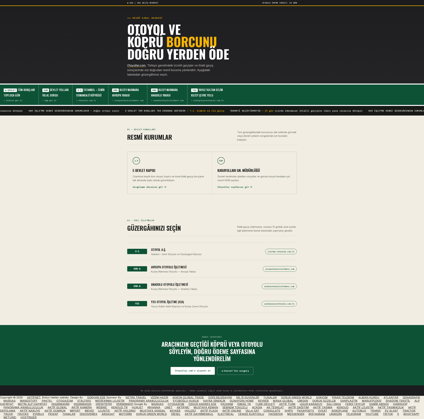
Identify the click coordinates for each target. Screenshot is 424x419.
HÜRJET (137, 407)
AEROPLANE (339, 410)
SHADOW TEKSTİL (398, 400)
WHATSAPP (411, 414)
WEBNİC (101, 407)
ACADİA (257, 407)
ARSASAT (108, 414)
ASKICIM (322, 397)
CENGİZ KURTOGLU (251, 414)
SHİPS (289, 410)
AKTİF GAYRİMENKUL (199, 414)
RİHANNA (153, 407)
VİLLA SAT (252, 410)
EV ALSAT (391, 410)
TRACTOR (408, 410)
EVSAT (322, 410)
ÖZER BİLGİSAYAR (220, 397)
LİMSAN (302, 400)
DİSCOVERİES (88, 414)
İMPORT (75, 410)
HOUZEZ (190, 410)
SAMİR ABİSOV (379, 404)
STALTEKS (84, 400)
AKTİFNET (33, 397)
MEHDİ (89, 410)
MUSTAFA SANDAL (152, 410)
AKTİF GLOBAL (57, 407)
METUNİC (9, 417)
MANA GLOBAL (283, 400)
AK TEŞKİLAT (275, 407)
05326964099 (60, 404)
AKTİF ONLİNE (231, 410)
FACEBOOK (275, 414)
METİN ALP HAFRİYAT (32, 404)
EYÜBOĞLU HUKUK (186, 400)
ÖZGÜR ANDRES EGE (202, 404)
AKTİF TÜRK (287, 404)
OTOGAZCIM (64, 400)
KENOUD (342, 407)
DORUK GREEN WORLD (296, 397)
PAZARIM (227, 404)
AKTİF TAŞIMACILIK (391, 407)
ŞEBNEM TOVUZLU (235, 407)
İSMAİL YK (244, 404)
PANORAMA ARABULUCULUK (149, 400)
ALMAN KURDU (368, 397)
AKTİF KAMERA (81, 407)
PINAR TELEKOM (343, 397)
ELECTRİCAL (226, 414)
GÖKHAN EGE (96, 397)
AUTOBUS (359, 410)
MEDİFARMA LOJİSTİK (110, 400)
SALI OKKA (333, 404)
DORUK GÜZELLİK (324, 400)
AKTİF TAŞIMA (322, 407)
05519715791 (104, 404)
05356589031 (124, 404)
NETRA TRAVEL (136, 397)
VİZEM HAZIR (159, 397)
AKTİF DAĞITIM (298, 407)
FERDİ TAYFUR (355, 404)
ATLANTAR (391, 397)
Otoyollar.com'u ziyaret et (193, 370)
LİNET (168, 407)
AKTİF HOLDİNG (124, 410)
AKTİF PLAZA (209, 410)
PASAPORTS (305, 410)
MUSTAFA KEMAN (206, 407)
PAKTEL (47, 400)
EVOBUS (38, 414)
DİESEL (175, 414)
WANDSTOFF (28, 400)
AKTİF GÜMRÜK (55, 410)
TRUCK (8, 414)
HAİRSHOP (400, 404)
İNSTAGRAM (317, 414)
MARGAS (9, 400)
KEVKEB (263, 400)
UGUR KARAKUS (311, 404)
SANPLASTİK (349, 400)
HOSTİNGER (29, 417)
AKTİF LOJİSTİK (363, 407)
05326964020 (82, 404)
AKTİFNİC (183, 407)
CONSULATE (272, 410)
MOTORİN (125, 414)
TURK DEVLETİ (265, 404)
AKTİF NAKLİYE (30, 410)
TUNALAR (270, 397)
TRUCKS (22, 414)
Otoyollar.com (136, 65)
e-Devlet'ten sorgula (235, 370)
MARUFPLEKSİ (371, 400)
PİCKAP (53, 414)
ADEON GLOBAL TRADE (188, 397)
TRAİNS (375, 410)
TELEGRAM (353, 414)
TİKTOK (388, 414)
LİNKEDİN (335, 414)
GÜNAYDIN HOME (242, 400)
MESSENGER (295, 414)
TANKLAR (68, 414)
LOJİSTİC (104, 410)
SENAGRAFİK (411, 397)
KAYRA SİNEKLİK (214, 400)
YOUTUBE (372, 414)
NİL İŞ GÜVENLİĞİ (247, 397)
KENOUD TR (119, 407)
